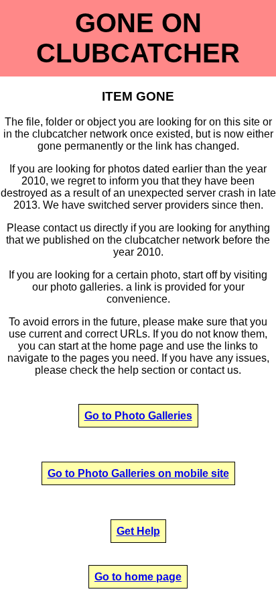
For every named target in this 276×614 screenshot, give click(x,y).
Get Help (138, 531)
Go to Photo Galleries (138, 415)
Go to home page (138, 576)
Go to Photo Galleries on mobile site (138, 473)
